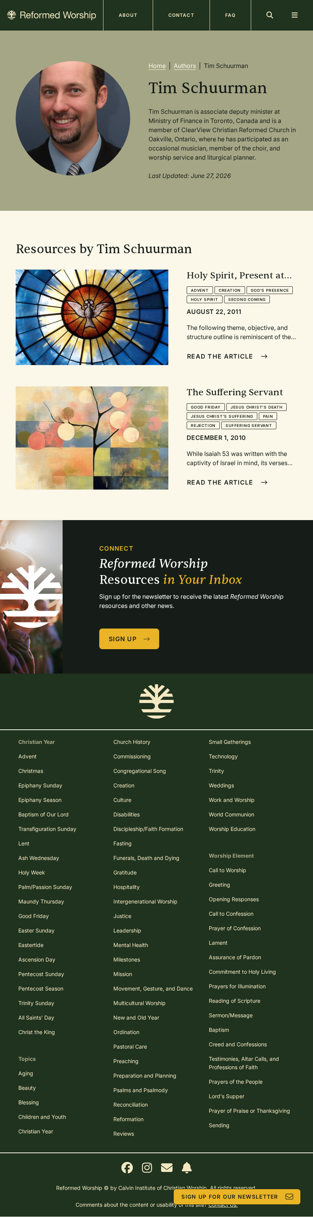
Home (157, 65)
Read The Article (220, 356)
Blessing (28, 1102)
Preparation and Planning (144, 1075)
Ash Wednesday (38, 858)
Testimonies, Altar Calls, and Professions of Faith (244, 1062)
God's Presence (270, 290)
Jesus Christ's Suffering (222, 416)
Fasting (122, 843)
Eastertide (31, 945)
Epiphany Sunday (40, 785)
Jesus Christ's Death (256, 407)
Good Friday (206, 407)
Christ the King (36, 1032)
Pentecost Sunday (41, 974)
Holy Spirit (204, 299)
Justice (122, 916)
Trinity (216, 771)
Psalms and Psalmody (140, 1090)
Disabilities (126, 814)
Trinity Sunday (36, 1003)
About (128, 15)
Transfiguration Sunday (47, 829)
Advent (200, 290)
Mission (122, 974)
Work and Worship (232, 800)
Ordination (126, 1032)
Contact (181, 15)
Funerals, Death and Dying (146, 858)
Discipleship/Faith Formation (148, 829)
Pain (268, 416)
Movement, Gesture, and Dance (153, 988)
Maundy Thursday (41, 901)
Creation (230, 290)
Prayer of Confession (235, 928)
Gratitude (125, 872)
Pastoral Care (130, 1046)
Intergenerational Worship (145, 901)
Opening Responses (234, 899)
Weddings (221, 785)
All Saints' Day (36, 1017)
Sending (219, 1125)
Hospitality (126, 887)
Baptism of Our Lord (43, 814)
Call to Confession (231, 913)
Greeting (219, 884)
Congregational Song (139, 771)
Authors (185, 65)
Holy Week (31, 872)
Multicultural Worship (139, 1003)
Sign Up (123, 639)
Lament (218, 942)
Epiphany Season (39, 800)
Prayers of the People (236, 1081)
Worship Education (232, 829)
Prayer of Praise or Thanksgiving (249, 1110)
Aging (25, 1073)
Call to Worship (227, 870)
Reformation (128, 1119)
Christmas (30, 771)
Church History (131, 742)
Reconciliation (130, 1104)
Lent (23, 843)
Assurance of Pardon (235, 957)
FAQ (230, 15)
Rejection (203, 425)
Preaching (126, 1061)
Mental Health (130, 945)
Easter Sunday (36, 930)
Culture (122, 800)
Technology (223, 756)
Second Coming (247, 299)
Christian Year (35, 1131)
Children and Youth (42, 1117)
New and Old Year (136, 1017)
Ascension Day (36, 959)
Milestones (126, 959)
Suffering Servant (249, 425)
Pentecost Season (40, 988)
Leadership (127, 930)
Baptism (219, 1029)
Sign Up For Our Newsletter (229, 1196)
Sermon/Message (231, 1015)
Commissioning (132, 756)
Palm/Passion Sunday (45, 887)
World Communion (231, 814)
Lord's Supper (226, 1096)
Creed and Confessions (238, 1044)
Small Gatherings (230, 742)
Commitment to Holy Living (242, 971)
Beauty (27, 1087)
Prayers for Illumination (237, 986)
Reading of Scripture (234, 1000)
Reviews (123, 1133)
